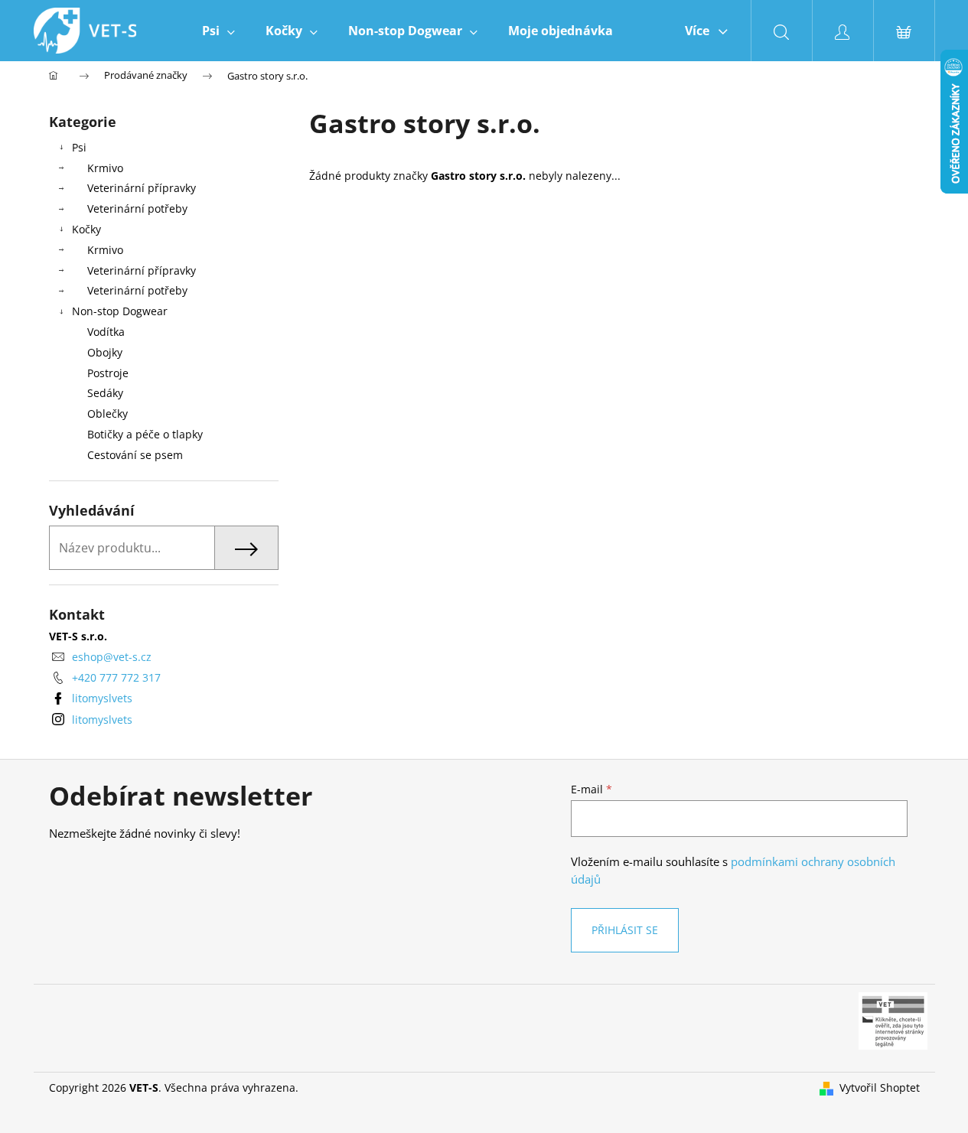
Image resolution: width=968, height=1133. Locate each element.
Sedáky (105, 393)
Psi (79, 147)
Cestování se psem (135, 455)
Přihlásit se (625, 930)
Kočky (86, 229)
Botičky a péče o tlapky (145, 434)
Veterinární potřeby (137, 208)
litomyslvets (102, 698)
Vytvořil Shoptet (879, 1087)
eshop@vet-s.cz (112, 657)
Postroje (108, 373)
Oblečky (107, 413)
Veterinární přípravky (141, 188)
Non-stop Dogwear (120, 311)
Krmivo (105, 168)
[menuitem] (218, 30)
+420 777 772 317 (116, 677)
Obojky (104, 352)
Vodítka (106, 331)
